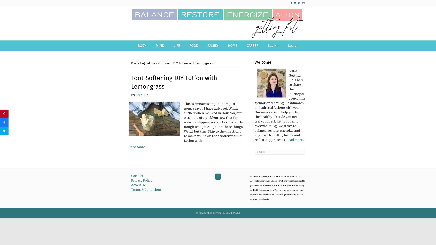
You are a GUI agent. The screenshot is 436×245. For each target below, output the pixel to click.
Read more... (295, 140)
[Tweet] (4, 131)
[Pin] (4, 114)
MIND (160, 46)
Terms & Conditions (146, 190)
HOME (232, 46)
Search (293, 46)
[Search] (302, 45)
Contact (137, 176)
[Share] (4, 122)
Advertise (138, 185)
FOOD (194, 46)
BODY (142, 46)
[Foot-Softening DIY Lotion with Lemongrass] (154, 118)
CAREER (252, 46)
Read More (137, 147)
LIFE (177, 46)
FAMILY (213, 46)
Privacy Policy (141, 180)
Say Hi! (273, 46)
